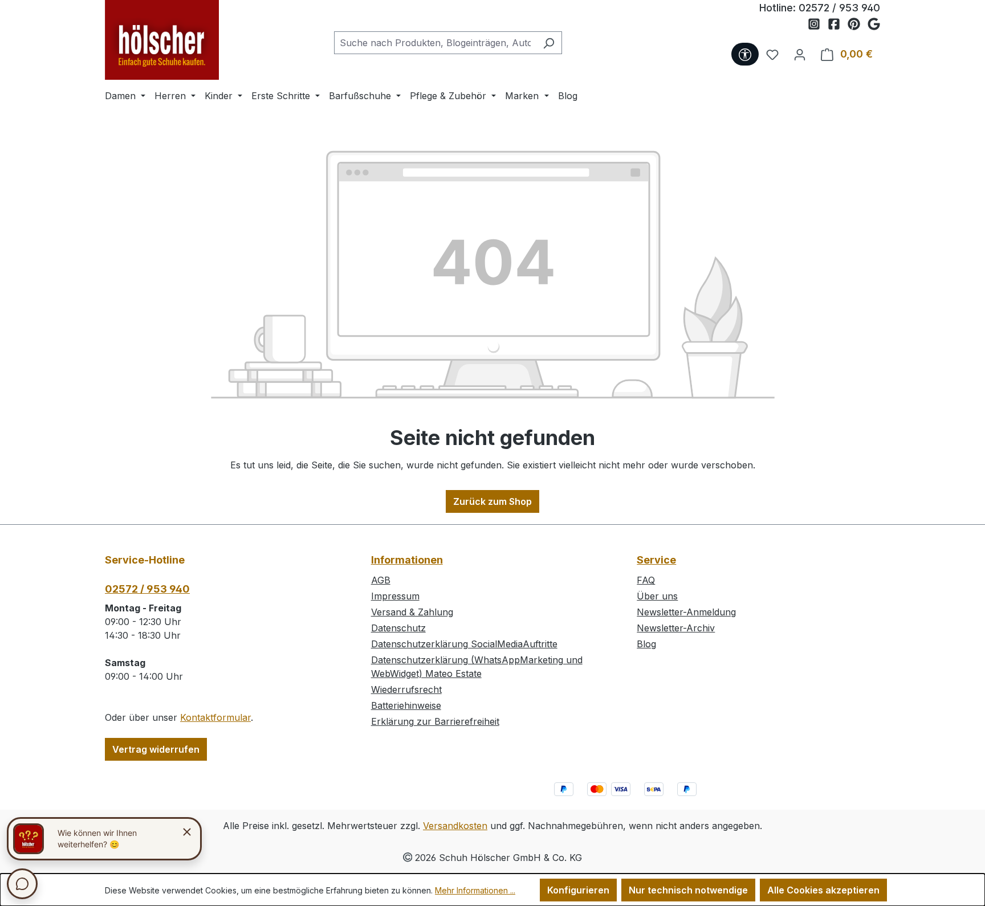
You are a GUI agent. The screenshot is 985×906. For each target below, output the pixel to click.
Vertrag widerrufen (156, 749)
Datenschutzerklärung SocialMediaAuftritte (464, 644)
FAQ (646, 580)
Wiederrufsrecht (406, 689)
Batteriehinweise (406, 705)
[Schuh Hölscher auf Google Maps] (874, 24)
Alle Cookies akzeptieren (823, 890)
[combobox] (435, 42)
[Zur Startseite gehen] (162, 40)
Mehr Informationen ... (475, 890)
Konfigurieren (578, 890)
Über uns (657, 596)
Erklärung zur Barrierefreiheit (435, 721)
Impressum (395, 596)
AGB (380, 580)
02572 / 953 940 (839, 8)
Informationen (407, 560)
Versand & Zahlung (412, 612)
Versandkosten (455, 825)
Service (656, 560)
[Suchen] (548, 42)
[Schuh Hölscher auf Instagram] (818, 24)
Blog (646, 644)
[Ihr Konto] (799, 54)
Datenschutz (398, 628)
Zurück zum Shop (492, 501)
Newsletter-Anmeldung (686, 612)
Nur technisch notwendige (688, 890)
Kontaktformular (215, 717)
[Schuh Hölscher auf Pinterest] (858, 24)
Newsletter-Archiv (676, 628)
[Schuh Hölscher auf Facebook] (838, 24)
